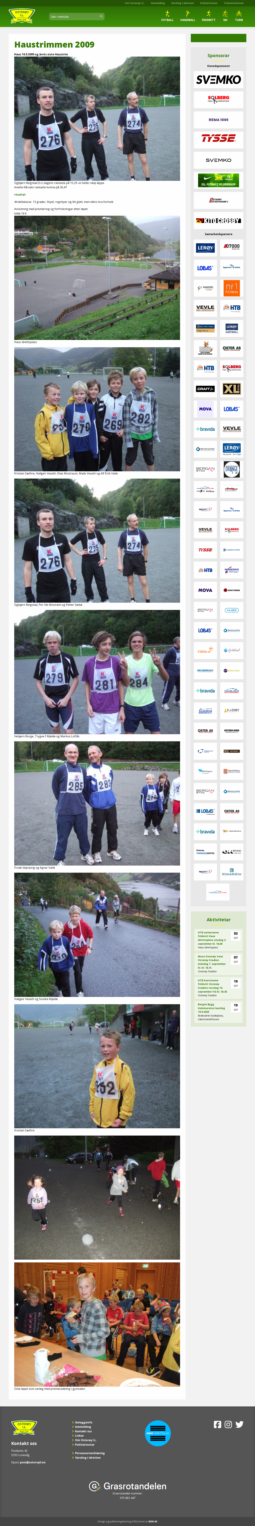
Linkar (79, 1436)
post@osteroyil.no (32, 1462)
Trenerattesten (234, 3)
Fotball (167, 20)
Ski (225, 20)
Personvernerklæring (90, 1453)
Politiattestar (209, 3)
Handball (187, 20)
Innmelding (158, 3)
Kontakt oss (83, 1431)
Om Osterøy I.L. (135, 3)
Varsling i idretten (182, 3)
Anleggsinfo (83, 1422)
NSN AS (152, 1521)
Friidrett (209, 20)
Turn (239, 20)
